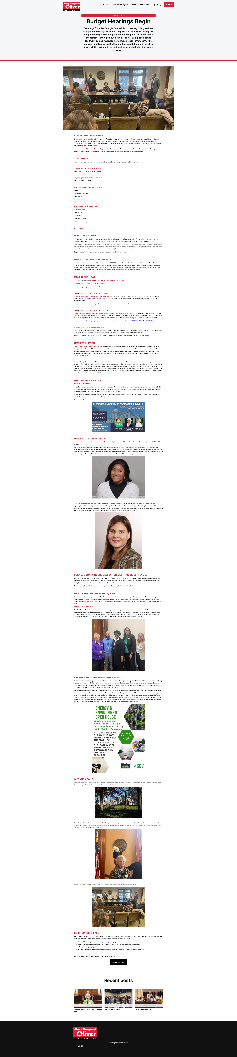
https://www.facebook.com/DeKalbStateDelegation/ (117, 586)
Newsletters (144, 5)
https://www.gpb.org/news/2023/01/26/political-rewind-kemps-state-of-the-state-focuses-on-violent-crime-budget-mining (111, 335)
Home (105, 5)
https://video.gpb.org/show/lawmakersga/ (87, 287)
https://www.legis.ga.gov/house (89, 947)
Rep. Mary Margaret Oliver (150, 313)
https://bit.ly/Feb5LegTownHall (111, 391)
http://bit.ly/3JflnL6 (106, 397)
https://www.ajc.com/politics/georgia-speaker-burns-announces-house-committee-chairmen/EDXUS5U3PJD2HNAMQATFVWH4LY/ (114, 321)
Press (134, 5)
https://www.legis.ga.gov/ (107, 942)
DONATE (169, 5)
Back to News (118, 962)
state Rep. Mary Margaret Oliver (95, 298)
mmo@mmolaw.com (118, 1043)
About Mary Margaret (119, 5)
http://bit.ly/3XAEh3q (80, 397)
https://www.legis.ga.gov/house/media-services (126, 950)
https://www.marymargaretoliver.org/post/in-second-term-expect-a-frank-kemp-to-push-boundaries (104, 304)
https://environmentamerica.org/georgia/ (126, 701)
